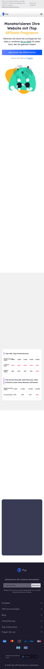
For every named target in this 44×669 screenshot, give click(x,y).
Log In (30, 58)
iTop (22, 570)
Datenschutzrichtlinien (13, 655)
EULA (7, 657)
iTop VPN (5, 14)
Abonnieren (36, 585)
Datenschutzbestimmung (10, 7)
